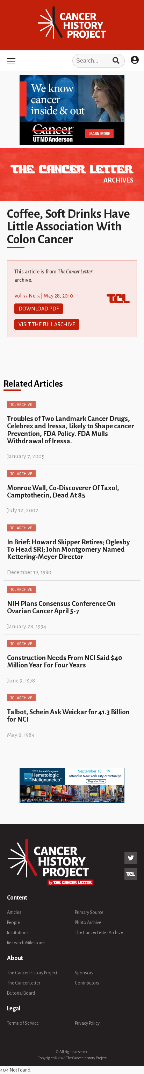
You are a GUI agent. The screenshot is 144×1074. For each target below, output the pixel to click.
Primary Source (89, 912)
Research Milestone (26, 942)
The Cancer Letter (23, 983)
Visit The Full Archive (47, 324)
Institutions (18, 932)
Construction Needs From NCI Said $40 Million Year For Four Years (64, 661)
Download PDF (39, 309)
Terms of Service (23, 1023)
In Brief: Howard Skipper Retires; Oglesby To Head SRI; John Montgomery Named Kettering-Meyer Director (68, 549)
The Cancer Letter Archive (99, 932)
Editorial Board (21, 993)
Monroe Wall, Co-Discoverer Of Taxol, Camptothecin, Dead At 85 (63, 491)
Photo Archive (88, 922)
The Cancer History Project (32, 973)
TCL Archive (21, 404)
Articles (14, 912)
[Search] (116, 61)
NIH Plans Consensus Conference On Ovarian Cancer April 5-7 (61, 607)
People (13, 922)
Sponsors (84, 973)
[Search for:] (72, 61)
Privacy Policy (87, 1023)
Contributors (87, 983)
